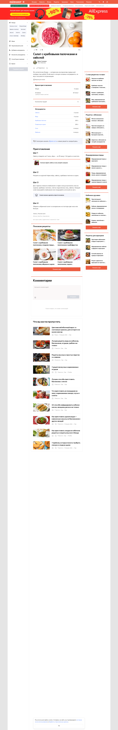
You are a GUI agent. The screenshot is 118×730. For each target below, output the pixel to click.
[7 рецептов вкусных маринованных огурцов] (56, 369)
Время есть (53, 141)
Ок (59, 725)
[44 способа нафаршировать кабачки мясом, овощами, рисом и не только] (56, 407)
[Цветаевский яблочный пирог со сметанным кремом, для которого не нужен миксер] (56, 331)
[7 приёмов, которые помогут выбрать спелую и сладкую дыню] (56, 445)
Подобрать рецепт (18, 69)
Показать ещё (57, 269)
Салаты (35, 213)
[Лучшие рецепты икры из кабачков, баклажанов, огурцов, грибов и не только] (56, 344)
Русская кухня (41, 213)
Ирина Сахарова (42, 61)
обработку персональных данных (58, 722)
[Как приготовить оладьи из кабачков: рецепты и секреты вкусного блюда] (56, 433)
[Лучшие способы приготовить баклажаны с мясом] (56, 382)
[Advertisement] (96, 46)
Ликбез (70, 372)
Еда (70, 335)
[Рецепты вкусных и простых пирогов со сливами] (56, 357)
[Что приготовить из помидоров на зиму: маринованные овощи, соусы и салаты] (56, 394)
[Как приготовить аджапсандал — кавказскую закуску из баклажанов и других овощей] (56, 420)
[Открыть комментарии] (56, 372)
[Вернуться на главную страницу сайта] (15, 2)
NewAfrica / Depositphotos (43, 216)
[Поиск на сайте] (99, 2)
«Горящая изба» (63, 335)
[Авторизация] (107, 2)
